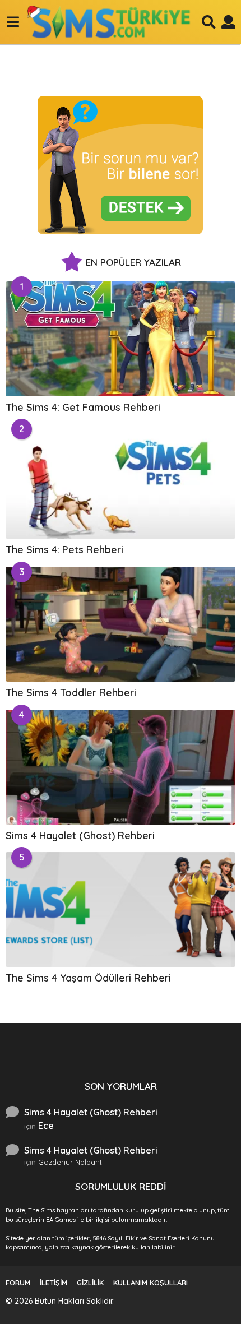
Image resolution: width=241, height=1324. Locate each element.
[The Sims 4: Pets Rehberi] (120, 481)
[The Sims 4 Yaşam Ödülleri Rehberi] (120, 909)
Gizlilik (90, 1282)
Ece (46, 1125)
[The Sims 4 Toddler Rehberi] (120, 624)
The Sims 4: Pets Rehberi (64, 549)
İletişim (53, 1282)
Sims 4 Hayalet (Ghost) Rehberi (80, 835)
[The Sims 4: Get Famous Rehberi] (120, 338)
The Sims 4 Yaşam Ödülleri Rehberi (88, 977)
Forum (18, 1282)
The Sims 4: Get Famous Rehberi (83, 407)
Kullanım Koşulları (150, 1282)
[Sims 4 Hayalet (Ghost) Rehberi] (120, 767)
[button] (13, 22)
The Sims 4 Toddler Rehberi (71, 692)
